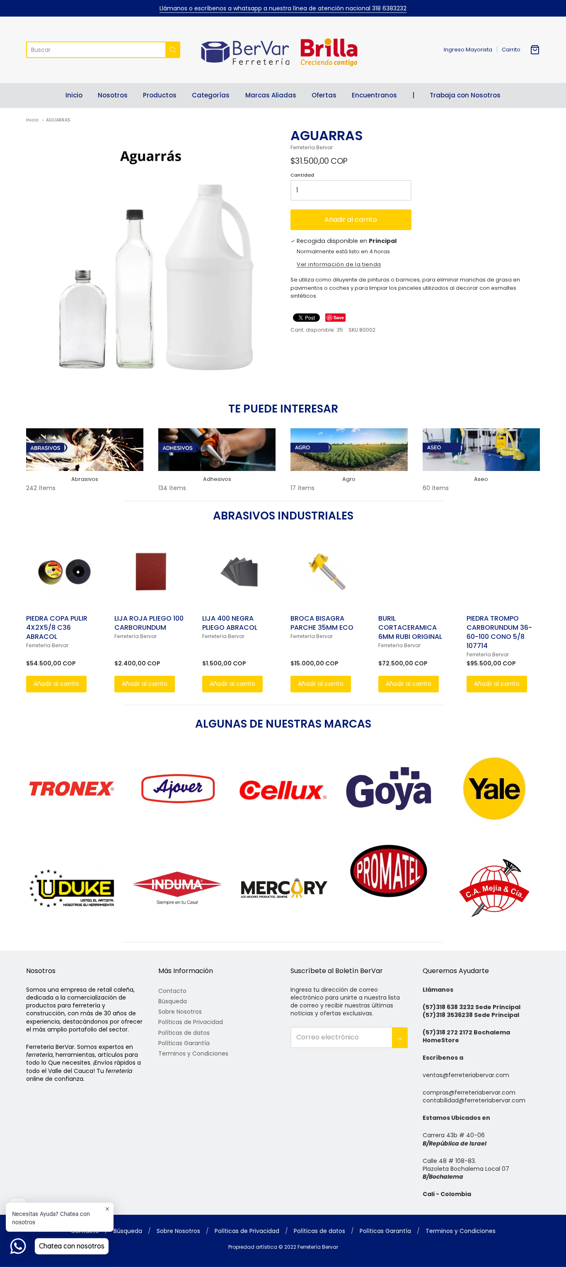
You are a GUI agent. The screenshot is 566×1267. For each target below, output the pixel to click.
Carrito (511, 49)
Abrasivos (84, 479)
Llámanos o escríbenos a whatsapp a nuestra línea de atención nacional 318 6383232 (283, 8)
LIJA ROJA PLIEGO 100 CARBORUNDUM (149, 623)
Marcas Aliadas (270, 95)
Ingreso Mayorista (468, 49)
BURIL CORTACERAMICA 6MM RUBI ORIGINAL (410, 627)
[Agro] (349, 449)
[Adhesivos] (217, 449)
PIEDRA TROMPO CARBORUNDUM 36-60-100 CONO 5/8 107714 (499, 632)
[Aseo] (481, 449)
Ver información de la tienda (339, 265)
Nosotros (113, 95)
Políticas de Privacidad (190, 1022)
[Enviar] (172, 49)
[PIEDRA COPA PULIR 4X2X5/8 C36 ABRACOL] (62, 571)
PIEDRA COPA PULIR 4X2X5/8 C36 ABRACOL (56, 627)
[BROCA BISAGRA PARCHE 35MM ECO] (327, 571)
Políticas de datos (184, 1033)
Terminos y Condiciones (193, 1053)
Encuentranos (374, 95)
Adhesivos (217, 479)
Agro (349, 479)
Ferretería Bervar (311, 147)
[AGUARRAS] (151, 252)
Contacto (172, 991)
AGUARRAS (58, 120)
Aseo (481, 479)
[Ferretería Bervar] (283, 50)
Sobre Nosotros (180, 1011)
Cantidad (302, 175)
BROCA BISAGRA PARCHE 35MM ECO (321, 623)
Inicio (73, 95)
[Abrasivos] (84, 449)
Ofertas (324, 95)
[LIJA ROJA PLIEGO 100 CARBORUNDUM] (151, 571)
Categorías (211, 95)
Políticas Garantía (184, 1043)
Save (339, 317)
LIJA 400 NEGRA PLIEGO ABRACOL (229, 623)
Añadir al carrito (350, 219)
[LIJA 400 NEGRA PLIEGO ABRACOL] (239, 571)
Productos (160, 95)
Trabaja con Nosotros (465, 95)
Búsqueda (172, 1001)
